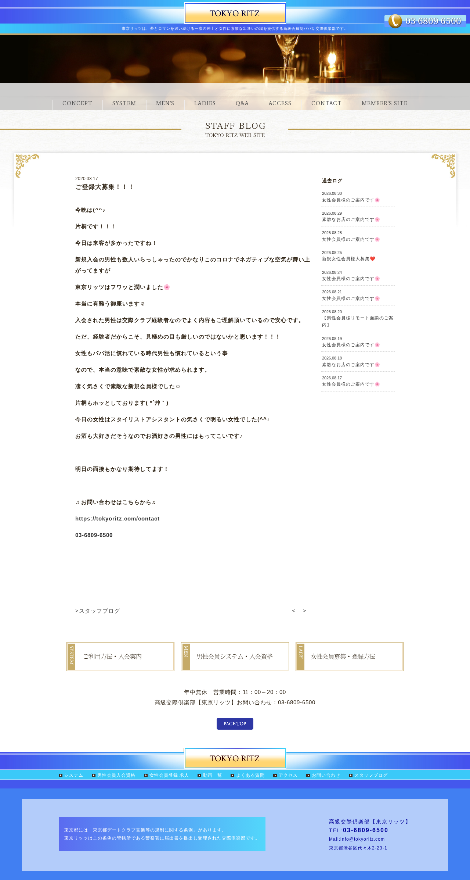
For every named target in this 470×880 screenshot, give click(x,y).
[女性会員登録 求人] (350, 666)
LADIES (205, 103)
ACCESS (280, 103)
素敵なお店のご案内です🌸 (351, 216)
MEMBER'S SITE (385, 103)
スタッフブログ (371, 775)
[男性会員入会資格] (235, 666)
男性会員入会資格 (116, 775)
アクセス (288, 775)
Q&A (242, 103)
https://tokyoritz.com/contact (117, 518)
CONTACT (326, 103)
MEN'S (165, 103)
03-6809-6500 (94, 535)
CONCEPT (77, 103)
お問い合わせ (326, 775)
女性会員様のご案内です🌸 (351, 196)
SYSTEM (124, 103)
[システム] (120, 666)
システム (73, 775)
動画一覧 (212, 775)
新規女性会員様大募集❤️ (349, 255)
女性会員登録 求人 (169, 775)
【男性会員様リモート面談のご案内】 (358, 319)
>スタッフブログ (97, 611)
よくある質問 (250, 775)
